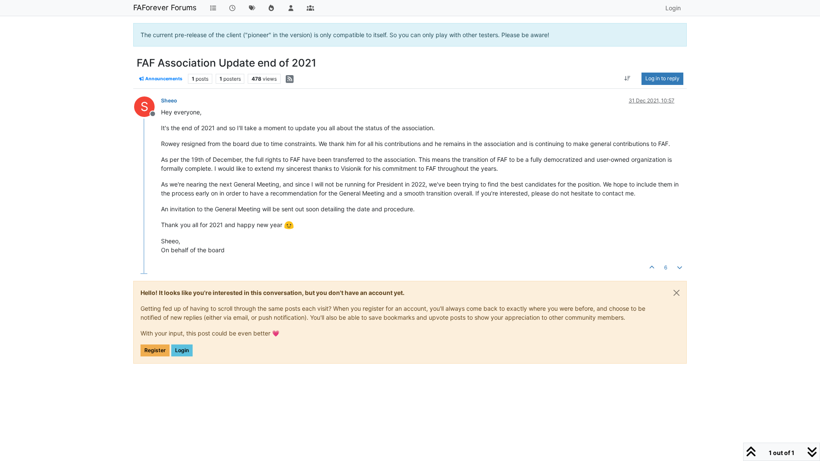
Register (155, 350)
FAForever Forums (164, 7)
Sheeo (169, 100)
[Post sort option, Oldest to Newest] (628, 79)
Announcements (163, 79)
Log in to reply (662, 78)
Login (182, 350)
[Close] (676, 292)
